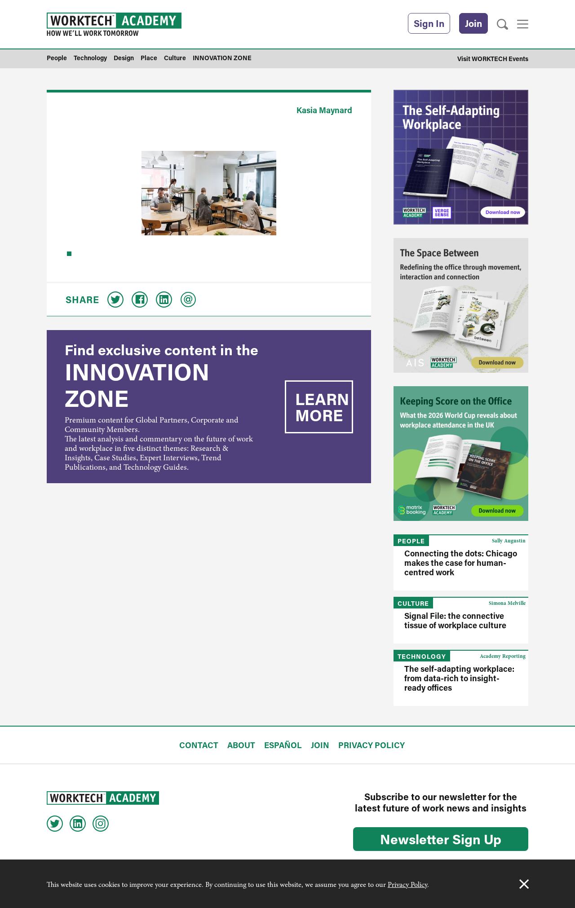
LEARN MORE (322, 407)
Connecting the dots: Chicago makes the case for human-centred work (460, 562)
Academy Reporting (503, 656)
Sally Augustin (509, 540)
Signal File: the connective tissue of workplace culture (455, 620)
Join (473, 23)
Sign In (429, 23)
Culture (413, 603)
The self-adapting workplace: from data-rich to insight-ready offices (459, 678)
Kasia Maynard (324, 110)
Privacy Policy (407, 885)
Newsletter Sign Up (440, 839)
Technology (422, 656)
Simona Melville (507, 603)
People (411, 541)
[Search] (502, 24)
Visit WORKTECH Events (492, 58)
